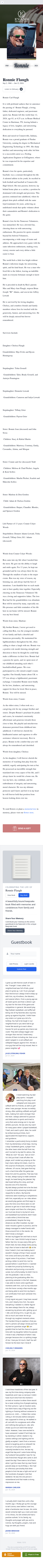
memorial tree (30, 808)
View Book (11, 895)
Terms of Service (27, 1549)
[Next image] (38, 1371)
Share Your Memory (15, 930)
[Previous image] (5, 1371)
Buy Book (23, 895)
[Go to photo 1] (20, 1384)
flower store (28, 812)
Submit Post (21, 969)
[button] (21, 1077)
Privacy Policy (15, 1549)
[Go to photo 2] (22, 1384)
